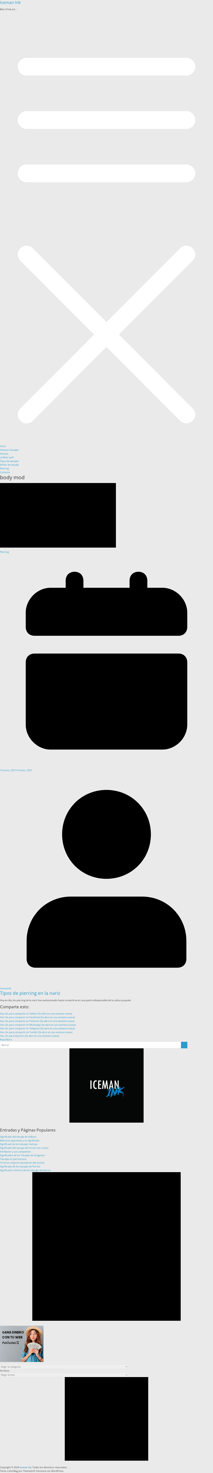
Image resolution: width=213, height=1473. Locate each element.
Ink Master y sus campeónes (15, 1151)
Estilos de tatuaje (9, 464)
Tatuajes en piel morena (13, 1159)
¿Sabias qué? (7, 457)
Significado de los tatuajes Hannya (18, 1144)
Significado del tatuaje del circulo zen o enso (24, 1147)
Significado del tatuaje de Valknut (18, 1136)
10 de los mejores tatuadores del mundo (22, 1162)
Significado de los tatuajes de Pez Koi (20, 1166)
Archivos (4, 1370)
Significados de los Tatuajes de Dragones (22, 1155)
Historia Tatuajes (9, 450)
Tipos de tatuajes (9, 461)
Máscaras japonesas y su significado (19, 1140)
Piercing (4, 468)
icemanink (5, 988)
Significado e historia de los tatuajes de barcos (25, 1170)
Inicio (3, 446)
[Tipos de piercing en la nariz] (58, 484)
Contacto (5, 472)
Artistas (4, 453)
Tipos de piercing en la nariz (30, 993)
